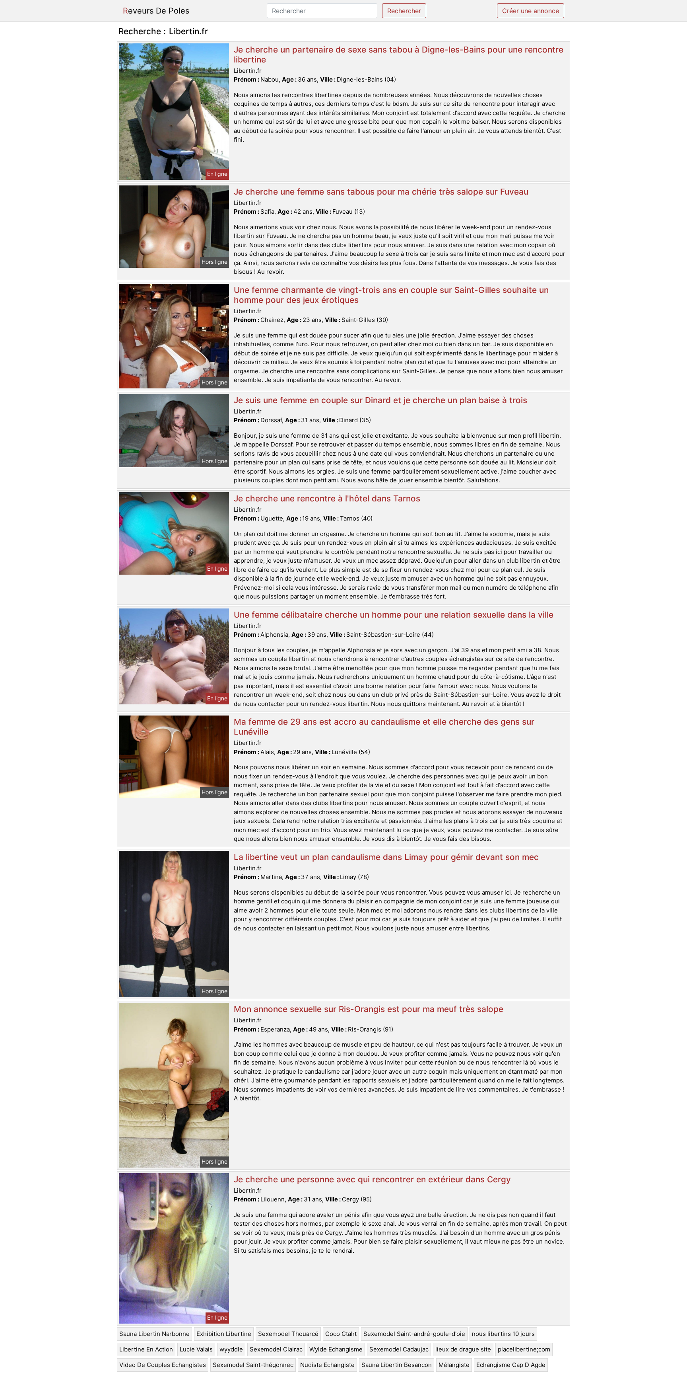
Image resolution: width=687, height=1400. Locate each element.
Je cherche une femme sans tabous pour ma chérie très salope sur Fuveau (381, 192)
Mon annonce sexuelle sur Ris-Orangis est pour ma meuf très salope (368, 1009)
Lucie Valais (196, 1349)
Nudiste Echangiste (327, 1365)
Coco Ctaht (341, 1334)
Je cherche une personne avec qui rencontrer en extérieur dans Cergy (372, 1179)
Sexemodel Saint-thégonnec (253, 1365)
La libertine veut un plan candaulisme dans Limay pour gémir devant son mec (386, 857)
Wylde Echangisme (336, 1349)
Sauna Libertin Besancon (396, 1365)
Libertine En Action (146, 1349)
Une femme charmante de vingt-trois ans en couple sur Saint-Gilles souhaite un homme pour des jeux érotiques (391, 295)
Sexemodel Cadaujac (399, 1349)
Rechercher (404, 11)
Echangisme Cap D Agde (510, 1365)
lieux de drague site (463, 1349)
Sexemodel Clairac (276, 1349)
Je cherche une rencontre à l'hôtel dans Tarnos (327, 498)
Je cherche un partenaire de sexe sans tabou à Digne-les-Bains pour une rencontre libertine (398, 54)
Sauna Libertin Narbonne (154, 1334)
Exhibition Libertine (223, 1334)
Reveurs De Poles (156, 11)
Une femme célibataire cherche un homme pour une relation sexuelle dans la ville (393, 615)
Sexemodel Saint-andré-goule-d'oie (414, 1334)
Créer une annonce (530, 11)
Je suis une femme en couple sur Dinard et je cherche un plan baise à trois (380, 400)
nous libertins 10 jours (503, 1334)
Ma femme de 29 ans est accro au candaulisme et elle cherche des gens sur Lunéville (384, 727)
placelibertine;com (524, 1349)
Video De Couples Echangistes (162, 1365)
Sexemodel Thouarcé (288, 1334)
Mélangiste (454, 1365)
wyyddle (231, 1349)
